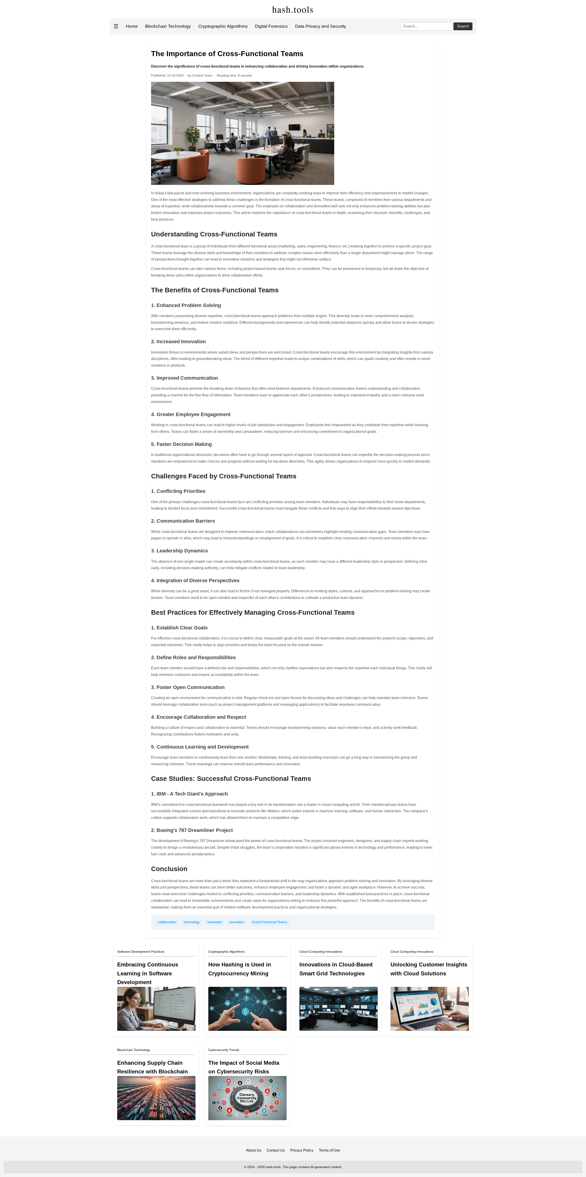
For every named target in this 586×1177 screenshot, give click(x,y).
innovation (236, 922)
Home (132, 26)
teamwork (214, 922)
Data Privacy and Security (320, 26)
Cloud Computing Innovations (320, 951)
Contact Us (276, 1150)
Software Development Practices (140, 951)
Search (463, 26)
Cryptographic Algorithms (223, 26)
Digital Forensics (271, 26)
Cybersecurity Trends (223, 1050)
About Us (253, 1150)
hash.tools (293, 9)
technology (192, 922)
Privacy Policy (301, 1150)
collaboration (167, 922)
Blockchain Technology (168, 26)
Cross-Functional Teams (269, 922)
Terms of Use (329, 1150)
